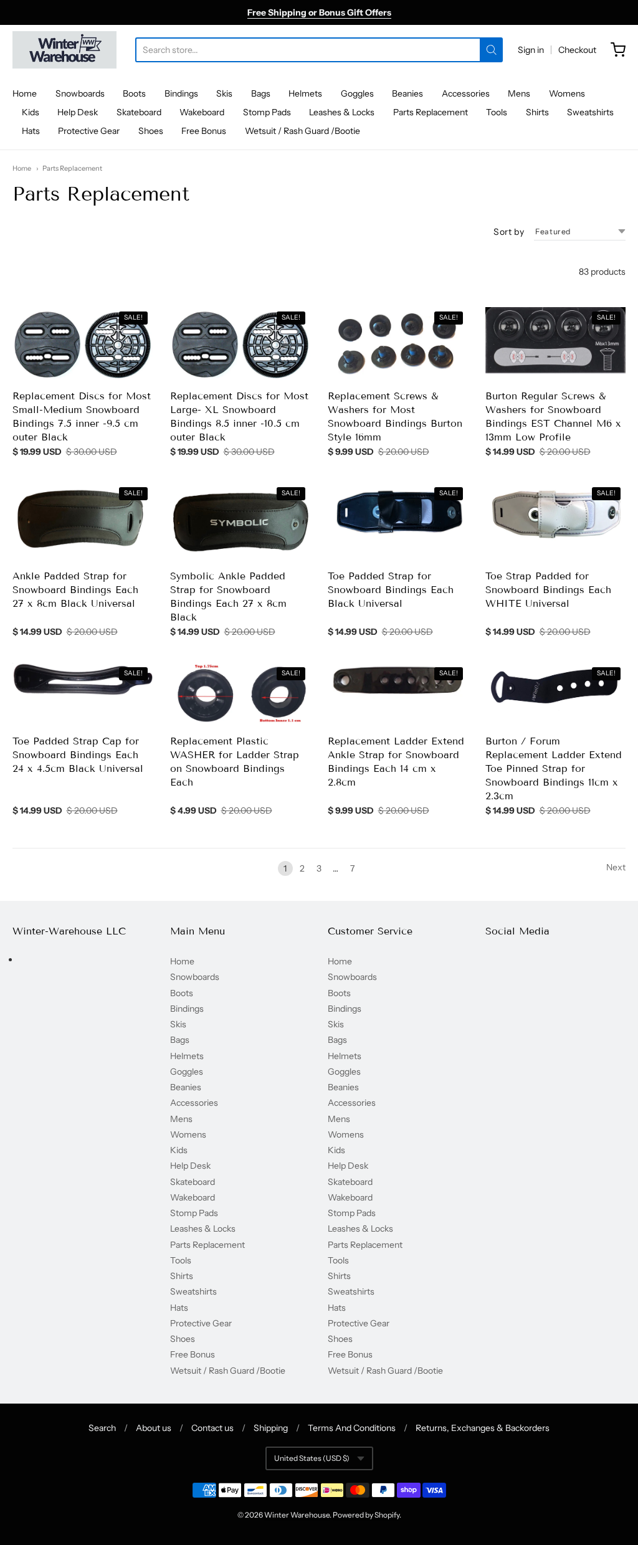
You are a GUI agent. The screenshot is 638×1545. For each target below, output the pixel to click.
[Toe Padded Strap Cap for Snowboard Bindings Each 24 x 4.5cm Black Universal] (82, 680)
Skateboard (139, 112)
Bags (260, 93)
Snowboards (80, 93)
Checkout (577, 49)
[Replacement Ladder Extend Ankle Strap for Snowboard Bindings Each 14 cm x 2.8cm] (398, 680)
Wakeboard (201, 112)
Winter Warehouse (297, 1514)
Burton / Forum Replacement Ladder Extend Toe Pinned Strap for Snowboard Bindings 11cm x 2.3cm (553, 768)
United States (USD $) (312, 1458)
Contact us (212, 1427)
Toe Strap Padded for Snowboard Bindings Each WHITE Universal (548, 589)
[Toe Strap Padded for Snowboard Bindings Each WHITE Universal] (555, 513)
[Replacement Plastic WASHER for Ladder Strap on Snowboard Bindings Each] (240, 694)
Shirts (537, 112)
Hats (31, 130)
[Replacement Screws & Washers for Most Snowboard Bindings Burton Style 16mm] (398, 344)
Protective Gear (89, 130)
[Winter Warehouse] (64, 50)
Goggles (357, 93)
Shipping (271, 1427)
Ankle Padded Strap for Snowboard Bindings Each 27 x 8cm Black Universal (75, 589)
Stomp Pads (267, 112)
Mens (519, 93)
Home (24, 93)
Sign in (531, 49)
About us (153, 1427)
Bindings (181, 93)
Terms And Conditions (352, 1427)
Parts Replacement (430, 112)
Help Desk (77, 112)
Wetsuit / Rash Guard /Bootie (302, 130)
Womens (567, 93)
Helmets (305, 93)
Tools (496, 112)
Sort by (508, 231)
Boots (134, 93)
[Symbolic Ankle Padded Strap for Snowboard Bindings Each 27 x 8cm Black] (240, 522)
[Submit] (491, 49)
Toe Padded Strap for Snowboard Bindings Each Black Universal (391, 589)
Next (616, 867)
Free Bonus (203, 130)
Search (102, 1427)
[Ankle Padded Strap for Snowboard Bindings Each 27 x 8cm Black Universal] (82, 520)
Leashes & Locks (341, 112)
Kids (30, 112)
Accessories (466, 93)
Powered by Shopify (366, 1514)
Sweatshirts (590, 112)
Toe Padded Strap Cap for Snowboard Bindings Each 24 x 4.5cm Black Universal (77, 754)
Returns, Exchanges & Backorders (483, 1427)
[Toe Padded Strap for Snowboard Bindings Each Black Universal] (398, 513)
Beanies (407, 93)
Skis (224, 93)
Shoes (150, 130)
